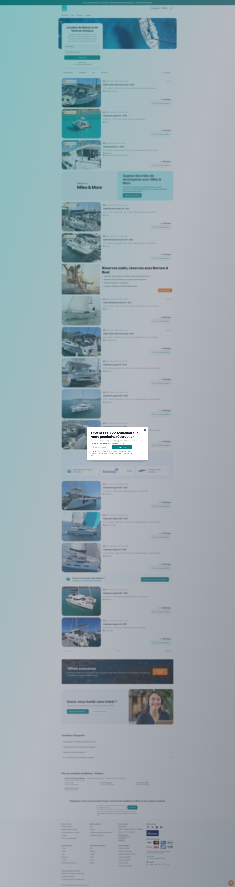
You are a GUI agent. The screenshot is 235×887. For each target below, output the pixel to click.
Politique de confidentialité (99, 453)
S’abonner (122, 447)
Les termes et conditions (115, 453)
